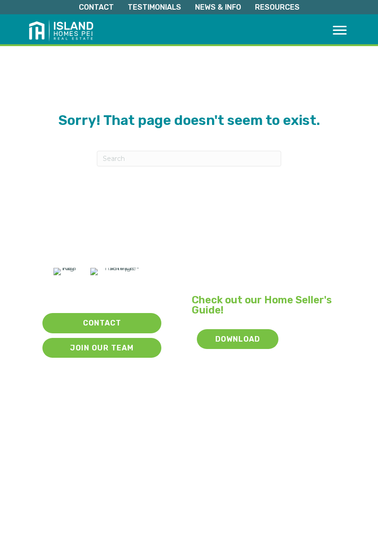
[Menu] (339, 30)
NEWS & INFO (218, 7)
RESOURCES (277, 7)
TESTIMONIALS (154, 7)
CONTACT (96, 7)
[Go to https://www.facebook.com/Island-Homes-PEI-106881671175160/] (104, 294)
